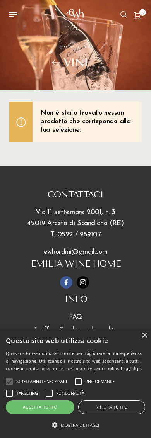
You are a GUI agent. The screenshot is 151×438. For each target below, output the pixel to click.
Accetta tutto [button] (40, 407)
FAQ (75, 317)
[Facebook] (66, 282)
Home (66, 46)
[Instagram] (83, 282)
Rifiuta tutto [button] (112, 407)
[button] (75, 425)
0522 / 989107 (79, 234)
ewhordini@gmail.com (75, 252)
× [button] (144, 335)
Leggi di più (131, 369)
